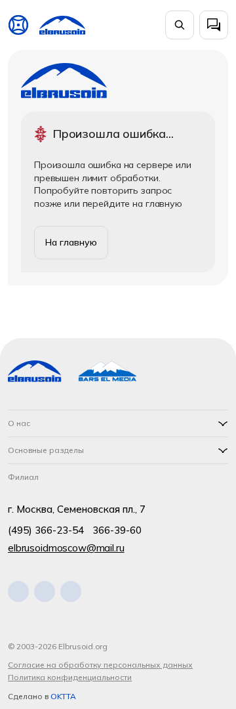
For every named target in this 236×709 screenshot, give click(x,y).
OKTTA (63, 696)
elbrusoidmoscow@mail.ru (66, 548)
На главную (71, 242)
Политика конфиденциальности (70, 677)
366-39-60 (117, 530)
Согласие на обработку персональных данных (100, 665)
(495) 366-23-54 (46, 530)
